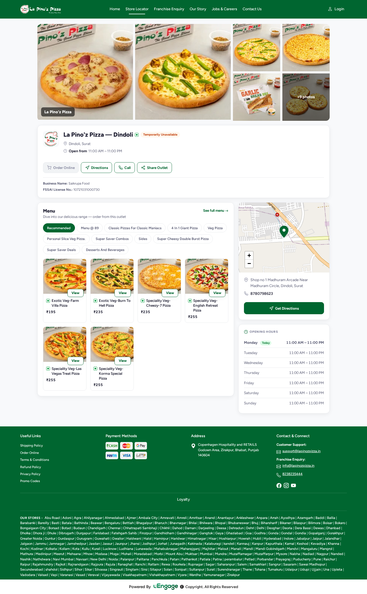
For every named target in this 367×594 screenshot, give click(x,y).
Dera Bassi (303, 528)
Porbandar (265, 559)
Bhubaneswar (238, 523)
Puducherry (302, 559)
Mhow (88, 554)
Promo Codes (30, 481)
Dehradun (236, 528)
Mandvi (292, 549)
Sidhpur (66, 569)
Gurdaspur (66, 538)
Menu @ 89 (90, 228)
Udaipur (291, 569)
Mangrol (326, 549)
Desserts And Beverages (105, 250)
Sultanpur (196, 569)
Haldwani (133, 538)
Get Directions (287, 308)
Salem (242, 564)
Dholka (25, 533)
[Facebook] (278, 486)
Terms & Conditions (34, 460)
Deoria (287, 528)
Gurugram (84, 538)
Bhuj (254, 523)
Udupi (304, 569)
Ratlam (153, 564)
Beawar (96, 523)
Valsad (43, 575)
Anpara (262, 518)
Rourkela (179, 564)
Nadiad (308, 554)
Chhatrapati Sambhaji (140, 528)
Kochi (24, 549)
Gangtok (206, 533)
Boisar (327, 523)
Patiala (205, 559)
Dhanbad (333, 528)
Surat (211, 569)
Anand (210, 518)
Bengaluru (112, 523)
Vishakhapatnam (162, 575)
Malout (223, 549)
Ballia (331, 518)
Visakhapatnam (135, 575)
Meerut (58, 554)
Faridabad (101, 533)
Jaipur (317, 538)
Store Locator (137, 9)
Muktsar (191, 554)
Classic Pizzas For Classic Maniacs (135, 228)
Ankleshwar (245, 518)
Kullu (85, 549)
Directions (99, 167)
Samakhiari (257, 564)
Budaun (79, 528)
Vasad (80, 575)
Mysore (281, 554)
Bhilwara (206, 523)
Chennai (114, 528)
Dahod (177, 528)
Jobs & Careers (224, 9)
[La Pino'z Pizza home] (61, 9)
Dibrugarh (66, 533)
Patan (174, 559)
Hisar (212, 538)
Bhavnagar (178, 523)
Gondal (286, 533)
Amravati (167, 518)
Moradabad (143, 554)
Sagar (210, 564)
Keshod (302, 544)
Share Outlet (157, 167)
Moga (114, 554)
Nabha (295, 554)
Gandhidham (164, 533)
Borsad (53, 528)
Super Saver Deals (61, 250)
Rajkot (61, 564)
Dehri (250, 528)
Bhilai (193, 523)
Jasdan (94, 544)
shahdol (51, 569)
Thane (247, 569)
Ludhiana (126, 549)
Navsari (82, 559)
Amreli (182, 518)
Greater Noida (31, 538)
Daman (190, 528)
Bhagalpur (144, 523)
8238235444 (292, 474)
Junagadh (177, 544)
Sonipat (181, 569)
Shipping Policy (31, 445)
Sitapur (155, 569)
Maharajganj (190, 549)
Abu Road (52, 518)
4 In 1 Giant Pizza (184, 228)
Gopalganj (316, 533)
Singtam (132, 569)
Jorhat (162, 544)
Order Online (64, 167)
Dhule (51, 533)
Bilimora (314, 523)
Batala (67, 523)
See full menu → (215, 210)
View (75, 293)
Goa (248, 533)
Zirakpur (233, 575)
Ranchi (140, 564)
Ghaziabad (234, 533)
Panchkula (159, 559)
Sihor (78, 569)
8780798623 (261, 293)
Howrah (244, 538)
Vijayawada (111, 575)
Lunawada (144, 549)
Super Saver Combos (112, 239)
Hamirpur (161, 538)
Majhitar (208, 549)
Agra (77, 518)
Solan (168, 569)
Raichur (329, 559)
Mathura (26, 554)
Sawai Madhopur (312, 564)
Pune (317, 559)
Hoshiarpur (227, 538)
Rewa (165, 564)
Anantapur (225, 518)
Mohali (126, 554)
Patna (217, 559)
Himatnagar (197, 538)
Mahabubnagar (166, 549)
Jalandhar (332, 538)
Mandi (248, 549)
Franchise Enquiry (169, 9)
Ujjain (316, 569)
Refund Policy (30, 467)
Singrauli (116, 569)
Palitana (142, 559)
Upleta (337, 569)
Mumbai (206, 554)
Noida (113, 559)
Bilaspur (299, 523)
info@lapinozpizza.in (298, 466)
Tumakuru (275, 569)
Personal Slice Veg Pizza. (66, 239)
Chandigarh (97, 528)
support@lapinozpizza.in (301, 451)
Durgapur (83, 533)
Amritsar (195, 518)
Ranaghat (125, 564)
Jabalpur (303, 538)
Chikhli (165, 528)
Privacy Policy (30, 474)
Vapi (54, 575)
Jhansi (135, 544)
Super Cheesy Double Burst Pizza (183, 239)
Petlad (249, 559)
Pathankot (189, 559)
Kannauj (243, 544)
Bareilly (43, 523)
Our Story (198, 9)
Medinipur (43, 554)
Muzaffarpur (264, 554)
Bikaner (285, 523)
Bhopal (220, 523)
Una (326, 569)
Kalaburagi (212, 544)
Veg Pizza (215, 228)
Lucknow (110, 549)
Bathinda (81, 523)
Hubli (257, 538)
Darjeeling (206, 528)
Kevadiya (318, 544)
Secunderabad (31, 569)
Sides (143, 239)
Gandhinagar (187, 533)
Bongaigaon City (33, 528)
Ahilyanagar (93, 518)
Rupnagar (195, 564)
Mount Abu (174, 554)
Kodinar (37, 549)
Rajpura (97, 564)
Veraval (93, 575)
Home (115, 9)
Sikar (88, 569)
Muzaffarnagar (240, 554)
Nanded (337, 554)
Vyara (182, 575)
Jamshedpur (76, 544)
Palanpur (127, 559)
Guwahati (102, 538)
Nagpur (322, 554)
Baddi (320, 518)
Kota (76, 549)
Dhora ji (39, 533)
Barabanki (27, 523)
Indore (289, 538)
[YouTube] (293, 486)
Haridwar (178, 538)
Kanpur (257, 544)
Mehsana (74, 554)
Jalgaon (26, 544)
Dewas (318, 528)
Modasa (101, 554)
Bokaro (340, 523)
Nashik (25, 559)
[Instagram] (286, 486)
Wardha (195, 575)
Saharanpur (226, 564)
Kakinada (195, 544)
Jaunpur (121, 544)
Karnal (289, 544)
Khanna (333, 544)
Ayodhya (288, 518)
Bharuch (160, 523)
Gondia (300, 533)
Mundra (221, 554)
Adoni (66, 518)
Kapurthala (273, 544)
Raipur (25, 564)
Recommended (59, 228)
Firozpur (145, 533)
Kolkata (51, 549)
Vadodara (27, 575)
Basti (55, 523)
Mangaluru (309, 549)
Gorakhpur (335, 533)
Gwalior (118, 538)
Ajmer (131, 518)
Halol (147, 538)
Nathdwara (42, 559)
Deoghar (273, 528)
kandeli (229, 544)
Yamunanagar (214, 575)
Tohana (259, 569)
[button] (284, 232)
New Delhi (98, 559)
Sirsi (144, 569)
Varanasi (66, 575)
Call (127, 167)
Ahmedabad (114, 518)
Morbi (158, 554)
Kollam (64, 549)
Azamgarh (305, 518)
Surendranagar (228, 569)
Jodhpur (148, 544)
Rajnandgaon (78, 564)
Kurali (96, 549)
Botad (66, 528)
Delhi (260, 528)
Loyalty (183, 499)
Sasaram (290, 564)
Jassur (107, 544)
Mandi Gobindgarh (270, 549)
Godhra (260, 533)
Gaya (219, 533)
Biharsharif (269, 523)
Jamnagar (56, 544)
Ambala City (148, 518)
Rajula (110, 564)
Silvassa (101, 569)
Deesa (221, 528)
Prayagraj (283, 559)
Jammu (40, 544)
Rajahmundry (43, 564)
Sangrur (275, 564)
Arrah (274, 518)
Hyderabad (272, 538)
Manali (236, 549)
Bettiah (128, 523)
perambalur (233, 559)
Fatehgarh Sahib (124, 533)
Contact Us (252, 9)
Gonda (273, 533)
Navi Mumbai (63, 559)
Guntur (50, 538)
